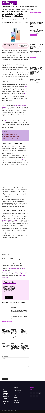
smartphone (22, 302)
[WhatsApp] (17, 25)
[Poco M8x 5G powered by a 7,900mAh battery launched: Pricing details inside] (25, 327)
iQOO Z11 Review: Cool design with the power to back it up (6, 331)
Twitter (5, 272)
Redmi (17, 302)
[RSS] (31, 396)
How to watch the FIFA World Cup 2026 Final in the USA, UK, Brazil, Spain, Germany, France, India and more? (36, 70)
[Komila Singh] (3, 22)
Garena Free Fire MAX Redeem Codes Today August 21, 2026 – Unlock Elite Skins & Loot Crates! (15, 347)
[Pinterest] (15, 25)
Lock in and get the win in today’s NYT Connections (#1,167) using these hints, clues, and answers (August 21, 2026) (25, 349)
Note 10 (26, 86)
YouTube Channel (21, 273)
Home (3, 9)
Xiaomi (4, 304)
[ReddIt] (22, 25)
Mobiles (6, 9)
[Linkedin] (20, 25)
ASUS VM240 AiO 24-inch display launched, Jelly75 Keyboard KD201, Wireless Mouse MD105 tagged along (14, 334)
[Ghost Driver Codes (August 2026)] (6, 341)
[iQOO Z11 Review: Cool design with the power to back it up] (6, 327)
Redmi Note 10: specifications (10, 134)
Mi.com (11, 120)
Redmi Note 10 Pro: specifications (11, 136)
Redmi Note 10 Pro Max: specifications (12, 138)
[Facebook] (10, 25)
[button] (41, 6)
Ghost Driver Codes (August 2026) (6, 346)
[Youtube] (37, 396)
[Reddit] (39, 393)
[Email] (25, 25)
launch (7, 302)
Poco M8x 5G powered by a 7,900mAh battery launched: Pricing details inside (24, 332)
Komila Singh (8, 22)
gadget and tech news (14, 268)
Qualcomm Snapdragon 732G (9, 220)
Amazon (7, 120)
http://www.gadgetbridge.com (15, 308)
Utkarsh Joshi (35, 26)
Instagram (16, 272)
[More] (27, 25)
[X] (12, 25)
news (14, 302)
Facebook (10, 272)
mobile (11, 302)
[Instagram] (34, 393)
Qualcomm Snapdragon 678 (21, 159)
